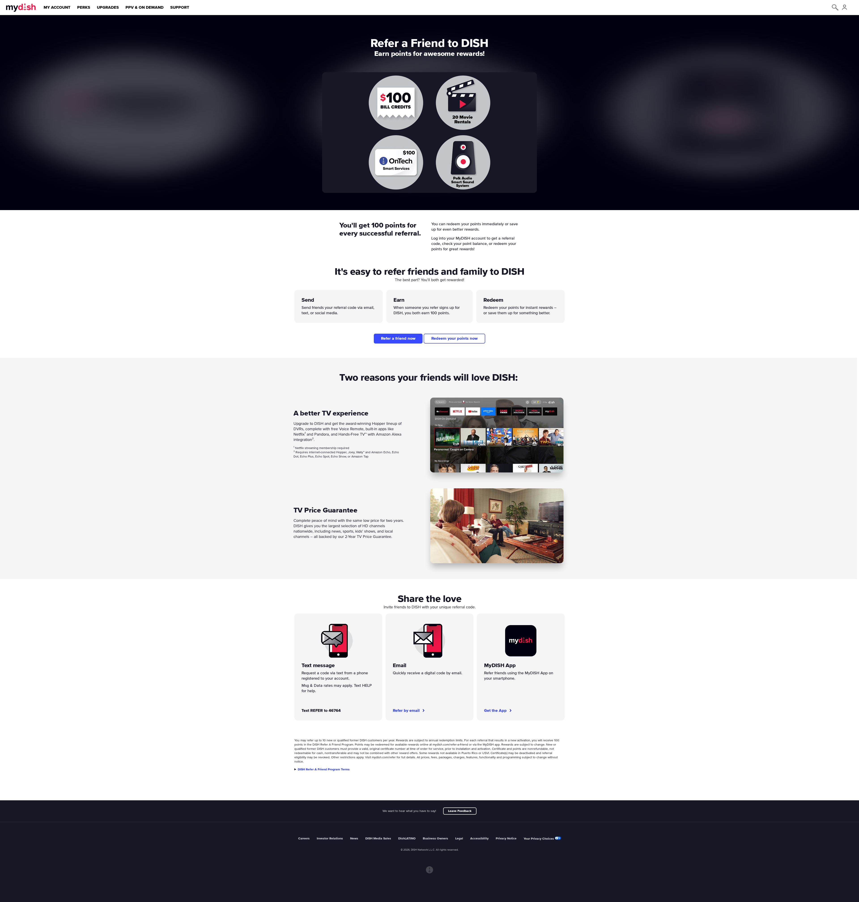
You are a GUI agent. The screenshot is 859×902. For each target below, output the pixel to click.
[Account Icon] (844, 7)
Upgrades (108, 8)
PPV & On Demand (144, 8)
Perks (83, 8)
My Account (57, 8)
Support (179, 8)
